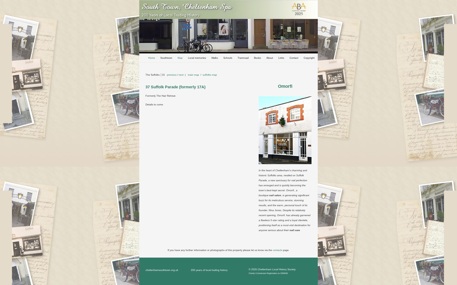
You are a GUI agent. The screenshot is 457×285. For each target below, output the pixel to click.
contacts (277, 250)
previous (172, 74)
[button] (185, 57)
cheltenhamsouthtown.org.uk (161, 270)
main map (193, 74)
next (181, 74)
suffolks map (210, 74)
